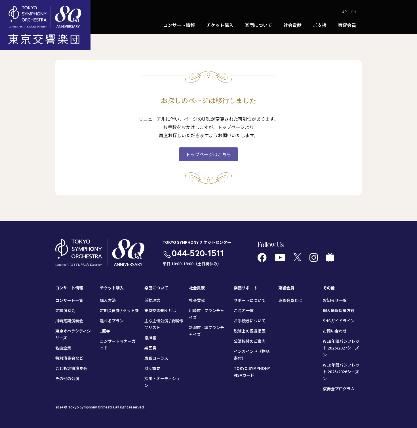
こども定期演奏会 (71, 368)
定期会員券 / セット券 (119, 310)
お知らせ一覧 (335, 300)
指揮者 (150, 337)
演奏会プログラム (339, 388)
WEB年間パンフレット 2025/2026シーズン (341, 371)
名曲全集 (63, 348)
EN (353, 11)
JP (344, 11)
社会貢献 (197, 300)
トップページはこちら (208, 154)
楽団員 (150, 348)
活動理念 (152, 300)
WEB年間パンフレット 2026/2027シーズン (341, 347)
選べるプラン (112, 320)
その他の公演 (67, 378)
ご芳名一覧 (244, 310)
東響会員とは (290, 300)
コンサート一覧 (69, 300)
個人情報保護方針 (339, 310)
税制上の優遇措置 (250, 331)
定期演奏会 (65, 310)
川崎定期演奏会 (69, 320)
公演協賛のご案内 (250, 341)
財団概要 (152, 368)
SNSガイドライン (339, 320)
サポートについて (250, 300)
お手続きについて (250, 320)
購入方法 (108, 300)
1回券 (105, 331)
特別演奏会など (69, 358)
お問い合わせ (335, 331)
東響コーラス (156, 358)
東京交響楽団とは (160, 310)
